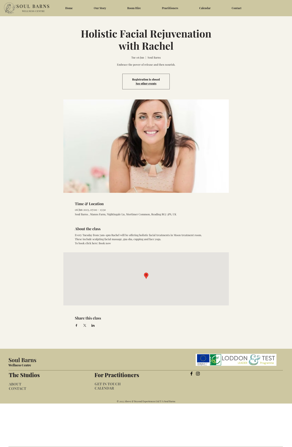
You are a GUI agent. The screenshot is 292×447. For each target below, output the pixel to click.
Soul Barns (22, 359)
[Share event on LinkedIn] (93, 325)
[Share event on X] (84, 325)
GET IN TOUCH (108, 383)
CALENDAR (104, 388)
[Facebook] (191, 373)
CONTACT (17, 388)
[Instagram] (197, 373)
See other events (146, 83)
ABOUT (15, 384)
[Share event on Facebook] (76, 325)
